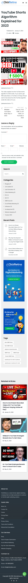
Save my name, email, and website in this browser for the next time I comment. (13, 156)
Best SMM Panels (9, 345)
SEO (6, 198)
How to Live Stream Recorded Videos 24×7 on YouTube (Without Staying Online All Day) (15, 228)
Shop (2, 536)
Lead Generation (9, 189)
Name (3, 146)
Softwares (7, 206)
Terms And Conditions (7, 524)
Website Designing (6, 548)
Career (3, 512)
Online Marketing (9, 192)
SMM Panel (8, 200)
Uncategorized (9, 209)
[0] (23, 3)
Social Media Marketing (11, 203)
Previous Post (8, 111)
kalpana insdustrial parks (11, 349)
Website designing (9, 212)
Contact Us (4, 509)
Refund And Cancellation (7, 527)
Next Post (20, 112)
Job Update (8, 186)
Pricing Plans (4, 515)
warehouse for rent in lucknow (12, 359)
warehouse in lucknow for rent (12, 363)
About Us (3, 506)
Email (12, 146)
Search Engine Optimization (8, 539)
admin (10, 33)
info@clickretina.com (10, 567)
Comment (4, 132)
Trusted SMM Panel (9, 356)
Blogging (7, 183)
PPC (6, 195)
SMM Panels (16, 352)
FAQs (2, 518)
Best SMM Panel (9, 342)
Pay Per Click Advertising (8, 545)
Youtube (16, 33)
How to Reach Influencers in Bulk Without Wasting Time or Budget (16, 250)
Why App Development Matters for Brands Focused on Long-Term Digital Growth (16, 239)
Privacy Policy (5, 521)
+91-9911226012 (9, 563)
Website (21, 146)
